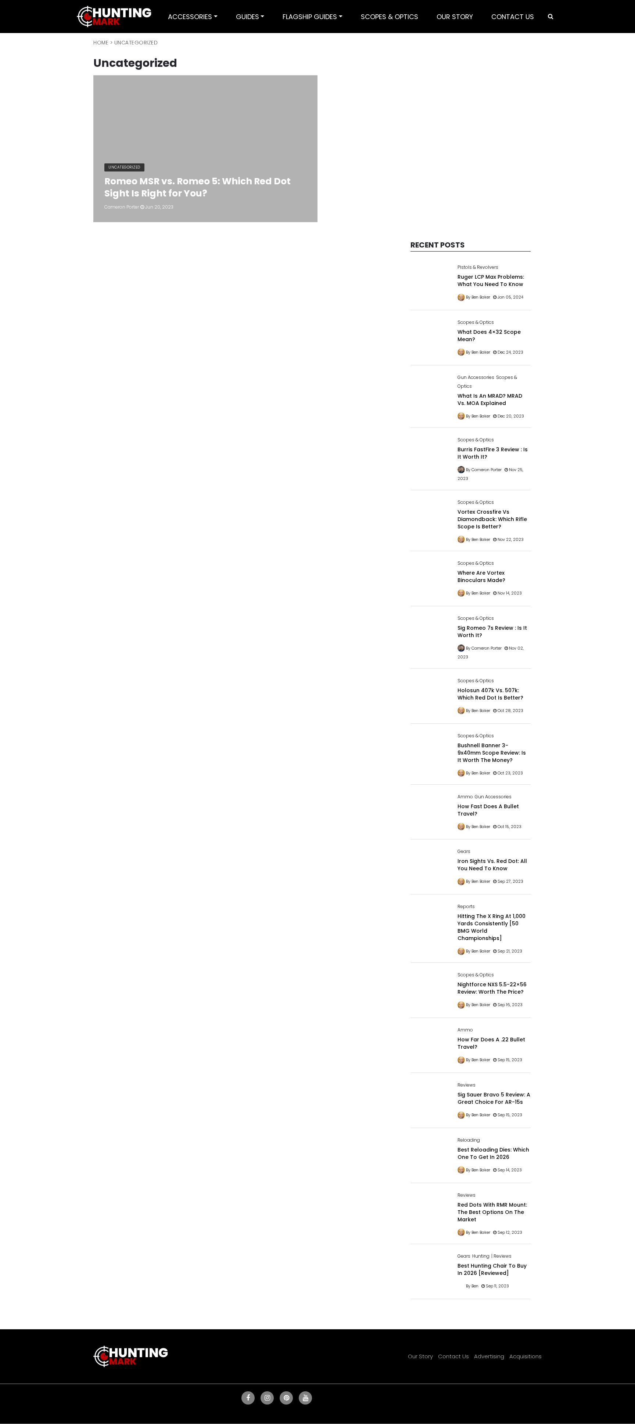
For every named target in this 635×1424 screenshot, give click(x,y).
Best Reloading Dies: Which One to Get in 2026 (493, 1153)
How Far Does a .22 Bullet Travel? (491, 1043)
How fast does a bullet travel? (488, 810)
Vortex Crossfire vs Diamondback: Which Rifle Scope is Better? (492, 519)
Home (100, 42)
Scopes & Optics (476, 322)
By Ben (472, 1286)
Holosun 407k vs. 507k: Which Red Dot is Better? (490, 694)
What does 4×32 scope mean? (489, 335)
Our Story (420, 1356)
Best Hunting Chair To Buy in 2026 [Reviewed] (492, 1269)
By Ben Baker (478, 297)
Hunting (480, 1256)
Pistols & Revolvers (478, 267)
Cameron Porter (121, 207)
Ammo (465, 797)
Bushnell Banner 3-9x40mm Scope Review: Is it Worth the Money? (492, 753)
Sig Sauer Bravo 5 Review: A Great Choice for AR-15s (494, 1098)
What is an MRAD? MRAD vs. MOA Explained (490, 399)
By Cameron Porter (484, 470)
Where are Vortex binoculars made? (481, 576)
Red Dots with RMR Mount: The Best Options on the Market (492, 1212)
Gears (464, 851)
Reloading (469, 1140)
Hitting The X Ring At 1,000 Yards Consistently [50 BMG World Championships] (491, 927)
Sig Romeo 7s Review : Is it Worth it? (492, 631)
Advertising (489, 1356)
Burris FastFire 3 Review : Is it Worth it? (493, 453)
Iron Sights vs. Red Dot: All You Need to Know (492, 864)
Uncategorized (124, 167)
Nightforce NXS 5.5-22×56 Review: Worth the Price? (492, 988)
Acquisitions (525, 1356)
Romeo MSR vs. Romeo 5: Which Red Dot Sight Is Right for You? (197, 187)
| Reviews (501, 1256)
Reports (466, 906)
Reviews (467, 1085)
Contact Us (453, 1356)
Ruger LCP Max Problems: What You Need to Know (491, 280)
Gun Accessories (476, 377)
